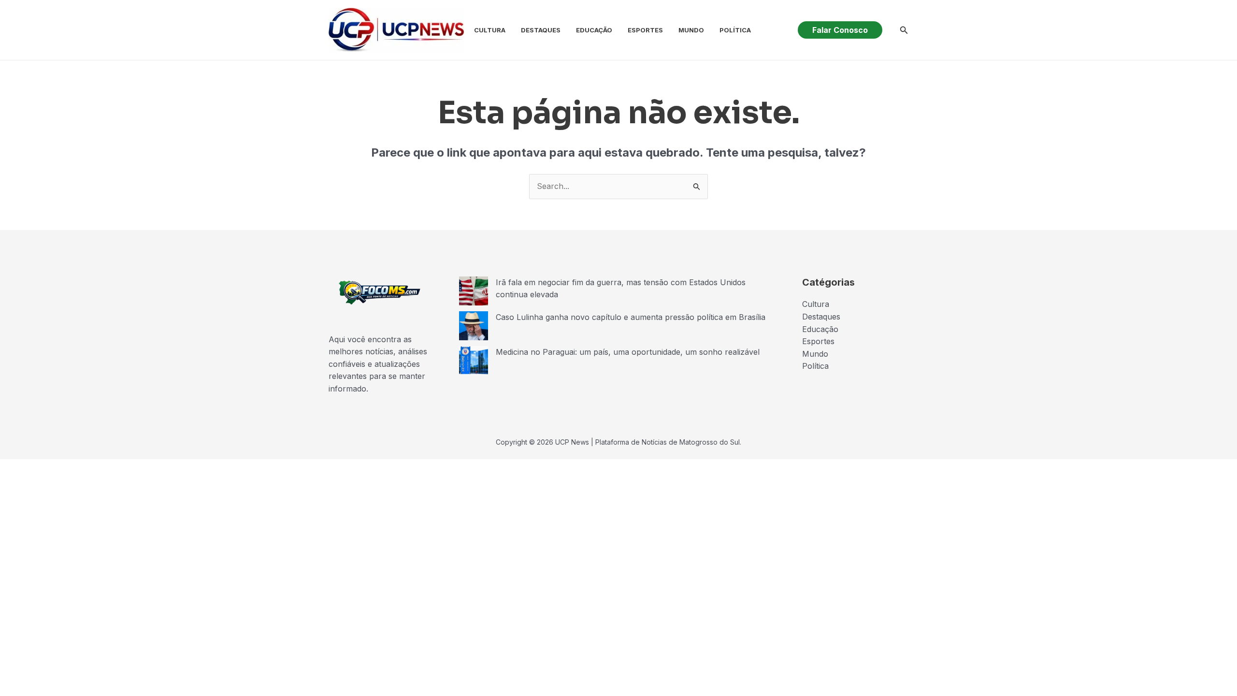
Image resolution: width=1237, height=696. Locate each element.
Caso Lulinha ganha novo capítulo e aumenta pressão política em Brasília (630, 317)
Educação (594, 30)
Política (735, 30)
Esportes (645, 30)
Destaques (541, 30)
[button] (840, 30)
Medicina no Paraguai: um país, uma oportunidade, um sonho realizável (628, 352)
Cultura (489, 30)
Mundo (691, 30)
